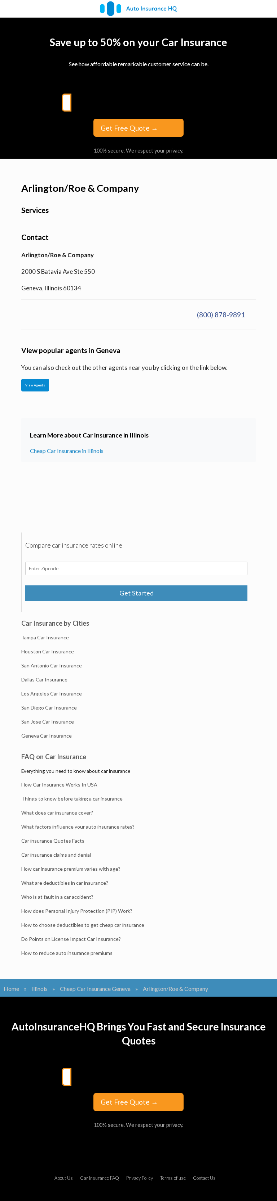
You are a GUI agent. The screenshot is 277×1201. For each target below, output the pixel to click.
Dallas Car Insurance (44, 679)
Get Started (136, 593)
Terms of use (173, 1178)
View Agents (35, 385)
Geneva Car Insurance (46, 736)
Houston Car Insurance (47, 651)
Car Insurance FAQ (99, 1178)
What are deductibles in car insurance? (64, 883)
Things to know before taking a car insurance (72, 799)
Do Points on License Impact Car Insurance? (71, 939)
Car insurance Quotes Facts (52, 841)
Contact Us (204, 1178)
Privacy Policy (139, 1178)
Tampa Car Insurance (45, 637)
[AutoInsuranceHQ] (138, 8)
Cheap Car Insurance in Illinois (67, 450)
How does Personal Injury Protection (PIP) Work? (76, 911)
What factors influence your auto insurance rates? (78, 827)
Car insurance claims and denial (56, 855)
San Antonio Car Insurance (51, 665)
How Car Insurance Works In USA (59, 784)
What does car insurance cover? (57, 813)
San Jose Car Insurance (47, 722)
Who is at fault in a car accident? (57, 897)
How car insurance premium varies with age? (70, 869)
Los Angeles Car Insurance (51, 693)
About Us (63, 1178)
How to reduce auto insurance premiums (67, 953)
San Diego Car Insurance (49, 707)
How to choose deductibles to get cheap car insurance (82, 925)
